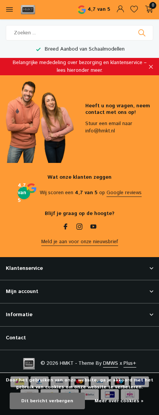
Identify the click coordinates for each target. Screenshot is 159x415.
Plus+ (129, 363)
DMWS (110, 363)
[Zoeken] (142, 33)
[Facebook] (66, 227)
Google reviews (124, 192)
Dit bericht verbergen (47, 401)
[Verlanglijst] (134, 10)
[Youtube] (93, 227)
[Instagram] (79, 227)
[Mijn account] (120, 10)
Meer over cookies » (119, 401)
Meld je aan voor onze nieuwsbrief (79, 242)
